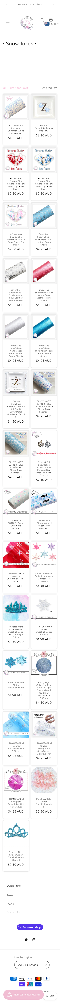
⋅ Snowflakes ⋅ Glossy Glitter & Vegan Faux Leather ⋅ (43, 524)
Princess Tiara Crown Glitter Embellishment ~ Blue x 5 (16, 856)
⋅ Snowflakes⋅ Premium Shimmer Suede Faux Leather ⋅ (16, 129)
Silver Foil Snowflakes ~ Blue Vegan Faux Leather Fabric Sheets (43, 239)
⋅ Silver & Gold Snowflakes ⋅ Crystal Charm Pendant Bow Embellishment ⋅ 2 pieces (44, 469)
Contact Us (13, 912)
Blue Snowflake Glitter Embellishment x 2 (16, 686)
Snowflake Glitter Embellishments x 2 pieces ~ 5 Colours (44, 577)
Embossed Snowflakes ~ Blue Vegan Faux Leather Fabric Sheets (43, 350)
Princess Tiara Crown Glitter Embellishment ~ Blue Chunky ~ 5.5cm (16, 631)
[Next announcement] (53, 4)
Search (11, 895)
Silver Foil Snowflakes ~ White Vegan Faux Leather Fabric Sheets (16, 295)
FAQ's (10, 903)
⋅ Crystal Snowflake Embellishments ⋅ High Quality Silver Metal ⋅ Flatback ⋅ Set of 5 (16, 409)
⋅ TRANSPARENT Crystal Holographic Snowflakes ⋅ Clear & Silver (44, 748)
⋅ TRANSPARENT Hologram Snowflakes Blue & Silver (16, 747)
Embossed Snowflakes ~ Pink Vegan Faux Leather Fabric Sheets (44, 295)
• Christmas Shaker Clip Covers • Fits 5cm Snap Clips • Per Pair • (16, 183)
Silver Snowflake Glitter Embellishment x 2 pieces (44, 630)
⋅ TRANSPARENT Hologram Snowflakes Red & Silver (16, 577)
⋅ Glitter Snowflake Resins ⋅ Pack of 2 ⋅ (44, 128)
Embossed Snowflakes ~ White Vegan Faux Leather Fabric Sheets (16, 350)
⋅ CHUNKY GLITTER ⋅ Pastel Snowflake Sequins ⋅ (16, 524)
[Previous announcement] (6, 4)
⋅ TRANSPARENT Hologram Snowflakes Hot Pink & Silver (16, 803)
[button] (8, 22)
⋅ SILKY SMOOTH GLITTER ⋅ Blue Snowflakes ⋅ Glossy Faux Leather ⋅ (16, 467)
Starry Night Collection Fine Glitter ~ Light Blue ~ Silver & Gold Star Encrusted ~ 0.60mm (44, 690)
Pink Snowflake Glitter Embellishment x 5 (44, 803)
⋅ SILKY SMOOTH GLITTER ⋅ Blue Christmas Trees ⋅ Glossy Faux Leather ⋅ (44, 406)
